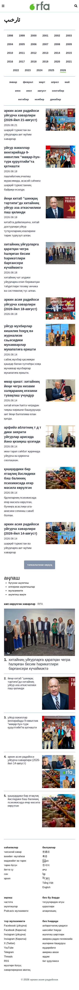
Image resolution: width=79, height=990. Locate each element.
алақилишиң (49, 910)
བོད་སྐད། (46, 878)
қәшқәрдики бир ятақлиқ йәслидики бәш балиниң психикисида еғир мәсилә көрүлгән (19, 478)
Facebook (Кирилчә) (15, 930)
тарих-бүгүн (10, 865)
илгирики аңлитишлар (21, 586)
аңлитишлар (11, 906)
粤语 (44, 856)
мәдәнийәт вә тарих (15, 860)
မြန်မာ (45, 860)
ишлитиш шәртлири (53, 934)
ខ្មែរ (43, 874)
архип (7, 878)
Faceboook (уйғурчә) (15, 925)
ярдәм (45, 956)
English (46, 887)
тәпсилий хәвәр (12, 852)
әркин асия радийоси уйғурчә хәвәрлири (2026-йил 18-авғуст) (21, 304)
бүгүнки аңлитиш (18, 582)
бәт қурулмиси (50, 961)
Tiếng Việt (47, 882)
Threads (8, 956)
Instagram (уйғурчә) (15, 934)
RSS (6, 961)
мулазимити (15, 590)
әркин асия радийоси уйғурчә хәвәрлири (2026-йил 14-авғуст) (21, 528)
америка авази (50, 952)
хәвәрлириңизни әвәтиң (17, 969)
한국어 (46, 865)
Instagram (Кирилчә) (15, 938)
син (6, 874)
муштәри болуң (12, 965)
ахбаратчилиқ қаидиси (54, 925)
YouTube (8, 947)
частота (8, 902)
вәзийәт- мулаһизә (14, 856)
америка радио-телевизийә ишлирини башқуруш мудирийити (57, 943)
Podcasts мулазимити (16, 910)
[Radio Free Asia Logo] (39, 6)
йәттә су (8, 869)
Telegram (9, 952)
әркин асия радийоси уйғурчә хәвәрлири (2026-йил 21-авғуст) (21, 115)
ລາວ (44, 869)
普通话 (46, 852)
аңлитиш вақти (17, 594)
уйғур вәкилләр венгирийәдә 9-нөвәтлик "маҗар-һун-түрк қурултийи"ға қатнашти (22, 157)
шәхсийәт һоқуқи (51, 930)
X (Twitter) (9, 943)
